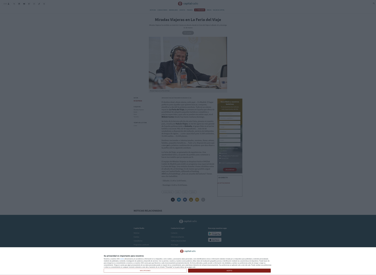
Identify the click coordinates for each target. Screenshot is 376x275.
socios (122, 258)
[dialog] (188, 261)
